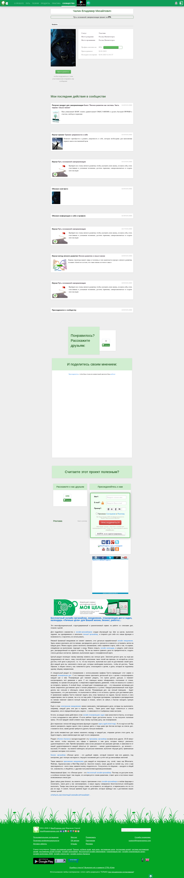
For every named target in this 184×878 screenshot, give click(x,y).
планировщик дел (64, 675)
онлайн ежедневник (125, 641)
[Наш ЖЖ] (108, 550)
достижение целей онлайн (50, 852)
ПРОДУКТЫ (45, 3)
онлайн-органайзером (84, 632)
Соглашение (111, 514)
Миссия (74, 837)
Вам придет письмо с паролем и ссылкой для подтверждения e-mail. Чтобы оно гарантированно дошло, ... (110, 528)
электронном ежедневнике (71, 706)
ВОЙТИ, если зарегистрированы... (110, 534)
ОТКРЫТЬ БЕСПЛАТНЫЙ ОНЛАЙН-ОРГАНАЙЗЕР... (71, 795)
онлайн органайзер (70, 852)
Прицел (76, 849)
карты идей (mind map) (107, 724)
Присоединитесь (63, 72)
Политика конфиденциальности (46, 841)
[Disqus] (92, 425)
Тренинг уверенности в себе (76, 135)
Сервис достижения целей (61, 849)
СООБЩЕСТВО (68, 3)
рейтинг (113, 374)
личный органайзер (90, 634)
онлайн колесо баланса (80, 854)
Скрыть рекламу (82, 521)
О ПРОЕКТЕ (19, 3)
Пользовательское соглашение (46, 837)
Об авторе (75, 841)
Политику (121, 514)
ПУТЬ (28, 3)
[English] (147, 861)
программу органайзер (98, 739)
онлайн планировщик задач (133, 852)
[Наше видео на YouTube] (104, 550)
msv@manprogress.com (49, 831)
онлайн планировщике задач (94, 715)
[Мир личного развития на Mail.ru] (113, 550)
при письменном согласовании (121, 872)
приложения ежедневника (73, 761)
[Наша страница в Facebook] (108, 544)
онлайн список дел (61, 854)
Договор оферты (40, 844)
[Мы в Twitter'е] (117, 544)
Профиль (55, 24)
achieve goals (85, 849)
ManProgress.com (58, 828)
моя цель (96, 849)
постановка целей (123, 849)
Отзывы (74, 844)
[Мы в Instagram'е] (110, 546)
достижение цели (108, 849)
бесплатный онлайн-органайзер (99, 773)
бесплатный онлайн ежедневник (92, 852)
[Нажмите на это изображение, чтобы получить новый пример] (113, 509)
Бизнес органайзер (58, 755)
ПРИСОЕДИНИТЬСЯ (110, 523)
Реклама (89, 844)
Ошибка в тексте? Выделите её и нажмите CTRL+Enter (92, 868)
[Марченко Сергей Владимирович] (78, 831)
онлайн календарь (108, 648)
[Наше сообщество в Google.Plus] (113, 544)
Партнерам (90, 841)
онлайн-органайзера (109, 781)
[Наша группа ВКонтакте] (104, 544)
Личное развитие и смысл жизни (91, 256)
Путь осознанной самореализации (72, 162)
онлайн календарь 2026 (43, 854)
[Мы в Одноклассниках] (117, 550)
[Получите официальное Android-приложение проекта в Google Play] (81, 3)
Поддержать (91, 837)
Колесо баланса (64, 739)
